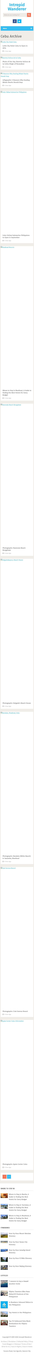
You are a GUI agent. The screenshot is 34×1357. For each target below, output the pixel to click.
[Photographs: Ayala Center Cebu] (17, 1091)
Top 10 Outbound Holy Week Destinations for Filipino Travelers (19, 1323)
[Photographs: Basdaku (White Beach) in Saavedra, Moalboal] (17, 783)
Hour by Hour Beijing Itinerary (20, 1266)
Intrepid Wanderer (17, 6)
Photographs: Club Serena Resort (15, 1011)
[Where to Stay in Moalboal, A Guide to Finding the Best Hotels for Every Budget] (17, 317)
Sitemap (17, 1344)
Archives (4, 1341)
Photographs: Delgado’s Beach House (17, 703)
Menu (5, 28)
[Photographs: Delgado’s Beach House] (17, 630)
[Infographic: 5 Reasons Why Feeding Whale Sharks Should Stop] (17, 75)
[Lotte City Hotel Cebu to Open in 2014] (17, 42)
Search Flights (16, 1347)
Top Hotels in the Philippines (20, 1313)
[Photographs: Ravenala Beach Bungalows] (17, 474)
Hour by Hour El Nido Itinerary (20, 1258)
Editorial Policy (22, 1341)
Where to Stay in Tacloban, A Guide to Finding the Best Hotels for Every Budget (20, 1207)
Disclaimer (12, 1341)
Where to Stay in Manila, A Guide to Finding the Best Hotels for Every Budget (19, 1196)
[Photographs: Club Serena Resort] (17, 938)
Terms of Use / (27, 1344)
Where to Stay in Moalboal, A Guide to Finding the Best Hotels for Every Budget (17, 392)
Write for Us (6, 1347)
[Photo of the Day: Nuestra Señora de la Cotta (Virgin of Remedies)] (17, 58)
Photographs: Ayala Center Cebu (15, 1164)
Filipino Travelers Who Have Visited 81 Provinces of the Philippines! (19, 1294)
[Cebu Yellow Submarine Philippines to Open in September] (17, 162)
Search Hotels (27, 1347)
